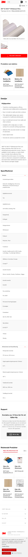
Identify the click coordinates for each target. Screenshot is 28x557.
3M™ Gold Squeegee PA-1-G (8, 85)
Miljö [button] (4, 518)
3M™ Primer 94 (19, 471)
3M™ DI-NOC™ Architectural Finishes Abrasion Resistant (19, 86)
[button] (17, 553)
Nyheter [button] (5, 514)
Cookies (9, 533)
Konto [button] (23, 5)
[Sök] (22, 2)
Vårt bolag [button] (6, 509)
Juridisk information (12, 531)
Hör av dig (16, 434)
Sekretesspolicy (20, 531)
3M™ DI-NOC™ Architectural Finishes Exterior (19, 496)
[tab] (10, 451)
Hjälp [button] (4, 523)
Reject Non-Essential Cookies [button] (9, 549)
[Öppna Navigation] (26, 2)
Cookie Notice (5, 546)
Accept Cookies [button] (6, 553)
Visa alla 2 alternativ (15, 55)
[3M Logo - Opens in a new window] (3, 2)
